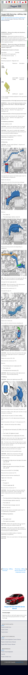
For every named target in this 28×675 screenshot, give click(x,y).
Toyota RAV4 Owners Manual (8, 644)
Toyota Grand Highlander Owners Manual (11, 639)
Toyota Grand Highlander (7, 651)
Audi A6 (3, 654)
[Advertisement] (14, 26)
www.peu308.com (19, 662)
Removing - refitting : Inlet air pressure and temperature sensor (20, 570)
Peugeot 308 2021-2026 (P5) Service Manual (10, 17)
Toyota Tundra (4, 629)
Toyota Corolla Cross (6, 627)
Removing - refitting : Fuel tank (8, 569)
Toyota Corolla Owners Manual (8, 642)
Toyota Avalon (4, 632)
